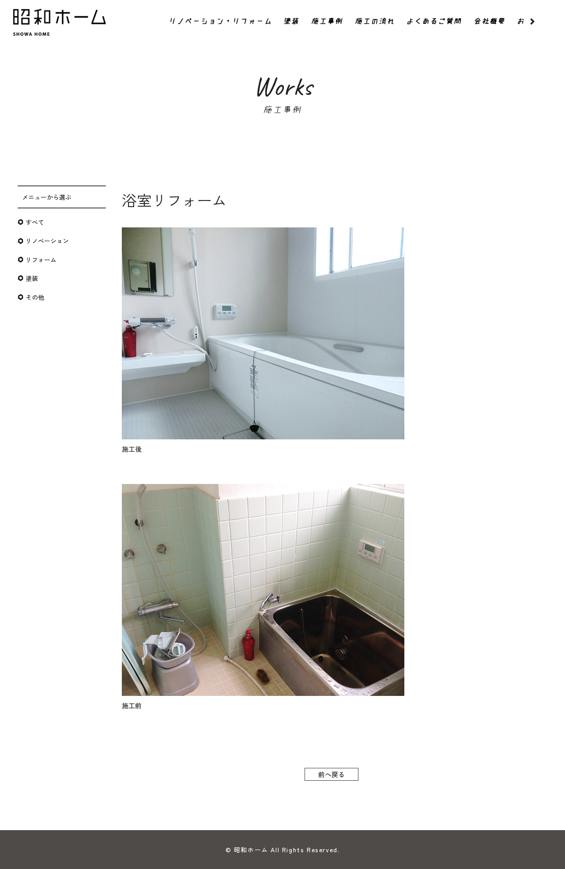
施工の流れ (375, 21)
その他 (35, 297)
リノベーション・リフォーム (220, 21)
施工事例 (327, 21)
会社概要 (489, 21)
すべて (35, 222)
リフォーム (41, 259)
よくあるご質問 (434, 21)
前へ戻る (331, 774)
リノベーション (47, 240)
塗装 (291, 21)
